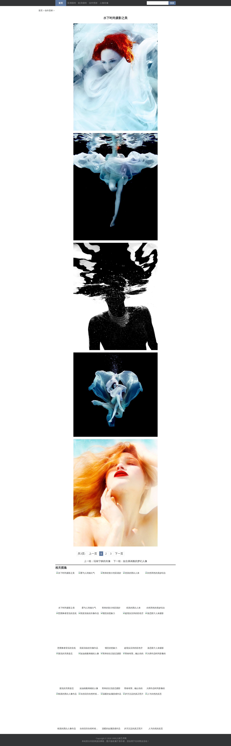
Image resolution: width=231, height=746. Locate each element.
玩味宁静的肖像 (102, 561)
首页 (61, 3)
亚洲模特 (71, 3)
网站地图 (131, 738)
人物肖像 (104, 3)
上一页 (93, 553)
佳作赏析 (93, 3)
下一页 (119, 553)
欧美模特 (82, 3)
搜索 (172, 3)
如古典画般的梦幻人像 (135, 561)
